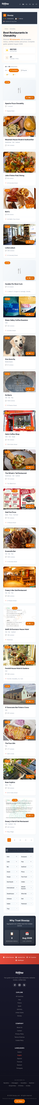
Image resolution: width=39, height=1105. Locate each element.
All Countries (19, 996)
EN (23, 4)
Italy (19, 999)
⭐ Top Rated (14, 70)
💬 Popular (24, 70)
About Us (19, 1027)
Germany (19, 1009)
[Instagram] (19, 985)
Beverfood (31, 1083)
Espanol (19, 1058)
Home (6, 29)
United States (20, 1012)
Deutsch (19, 1065)
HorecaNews (24, 1083)
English (19, 1055)
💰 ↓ (14, 74)
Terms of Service (19, 1037)
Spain (19, 1006)
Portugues (20, 1068)
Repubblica (6, 1083)
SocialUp (28, 1085)
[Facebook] (15, 985)
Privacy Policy (19, 1034)
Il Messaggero (14, 1083)
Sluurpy (19, 1016)
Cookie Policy (19, 1040)
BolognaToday (12, 1085)
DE (33, 4)
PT (36, 4)
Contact (19, 1030)
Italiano (19, 1052)
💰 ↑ (7, 74)
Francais (19, 1061)
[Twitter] (24, 985)
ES (26, 4)
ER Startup (20, 1085)
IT (20, 4)
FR (30, 4)
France (20, 1003)
